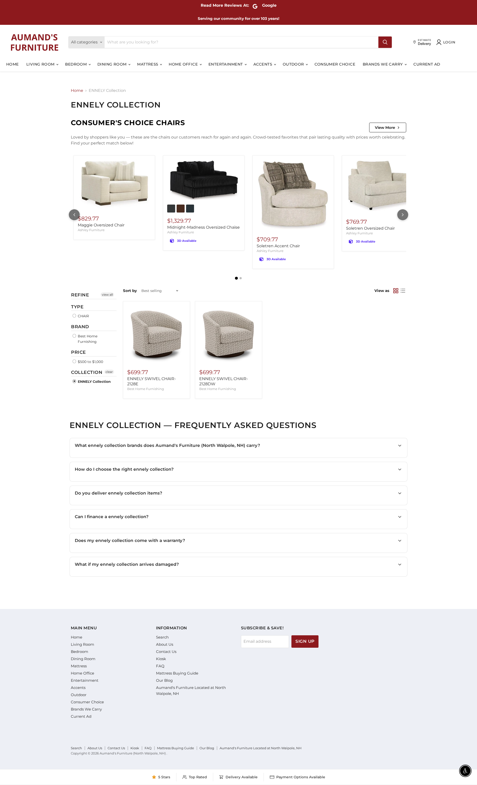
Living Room (41, 64)
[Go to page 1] (236, 278)
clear (109, 372)
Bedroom (76, 64)
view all (107, 294)
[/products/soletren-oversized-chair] (382, 186)
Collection (86, 372)
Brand (80, 326)
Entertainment (226, 64)
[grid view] (395, 290)
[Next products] (402, 214)
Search (162, 637)
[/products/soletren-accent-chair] (293, 195)
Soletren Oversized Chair (370, 228)
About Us (164, 644)
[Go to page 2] (240, 278)
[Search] (385, 42)
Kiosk (161, 658)
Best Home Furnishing (87, 339)
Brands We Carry (383, 64)
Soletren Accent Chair (278, 246)
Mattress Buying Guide (177, 673)
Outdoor (294, 64)
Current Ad (426, 64)
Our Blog (164, 680)
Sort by (130, 290)
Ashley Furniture (91, 230)
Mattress (148, 64)
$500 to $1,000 (90, 361)
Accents (263, 64)
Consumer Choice (335, 64)
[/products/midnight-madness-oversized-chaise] (203, 181)
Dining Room (112, 64)
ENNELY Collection (94, 381)
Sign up (305, 641)
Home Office (184, 64)
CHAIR (83, 316)
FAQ (160, 666)
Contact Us (166, 651)
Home (12, 64)
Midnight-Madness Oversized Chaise (203, 227)
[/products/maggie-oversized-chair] (114, 185)
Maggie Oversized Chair (101, 225)
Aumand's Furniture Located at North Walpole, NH (261, 748)
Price (78, 352)
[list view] (402, 290)
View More (385, 127)
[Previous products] (74, 214)
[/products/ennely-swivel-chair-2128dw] (228, 334)
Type (77, 307)
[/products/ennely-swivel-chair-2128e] (156, 334)
